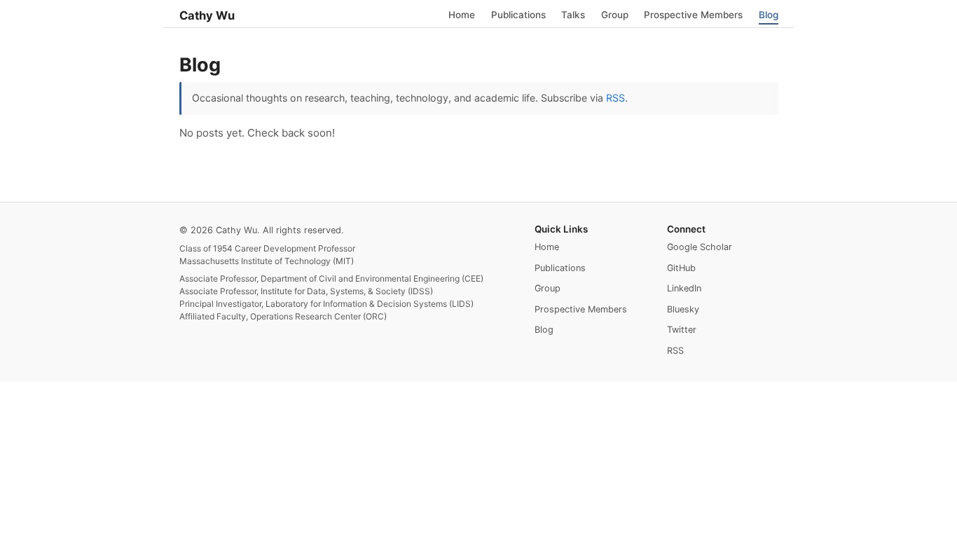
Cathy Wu (207, 15)
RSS (615, 98)
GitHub (681, 268)
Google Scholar (699, 247)
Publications (518, 14)
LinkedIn (684, 288)
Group (614, 14)
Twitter (681, 329)
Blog (768, 14)
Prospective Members (693, 14)
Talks (573, 14)
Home (461, 14)
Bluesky (683, 309)
